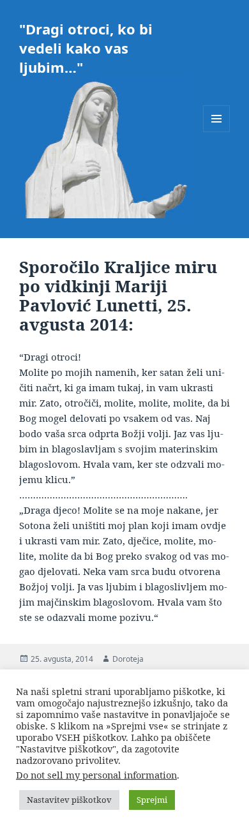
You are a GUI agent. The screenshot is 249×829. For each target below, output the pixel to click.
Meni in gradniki (217, 131)
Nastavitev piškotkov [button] (69, 799)
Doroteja (128, 658)
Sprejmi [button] (152, 799)
